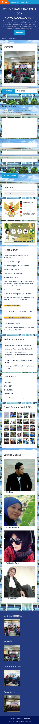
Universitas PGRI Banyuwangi (14, 398)
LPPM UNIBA (8, 394)
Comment (6, 116)
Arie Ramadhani (12, 599)
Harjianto (9, 492)
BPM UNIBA (8, 386)
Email (4, 149)
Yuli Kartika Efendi (12, 563)
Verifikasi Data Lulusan (11, 277)
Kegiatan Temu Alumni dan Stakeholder (18, 345)
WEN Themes (26, 721)
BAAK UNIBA (8, 390)
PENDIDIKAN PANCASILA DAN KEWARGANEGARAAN (19, 13)
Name (4, 142)
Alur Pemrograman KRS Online (14, 290)
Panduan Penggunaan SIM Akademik (16, 265)
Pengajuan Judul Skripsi (12, 262)
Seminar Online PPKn (11, 269)
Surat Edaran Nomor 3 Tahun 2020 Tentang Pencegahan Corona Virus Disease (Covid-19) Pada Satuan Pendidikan (19, 283)
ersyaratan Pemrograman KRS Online (18, 294)
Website (5, 157)
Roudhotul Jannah (12, 527)
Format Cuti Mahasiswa (12, 324)
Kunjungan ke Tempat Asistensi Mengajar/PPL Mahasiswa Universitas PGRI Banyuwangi (20, 354)
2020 (30, 312)
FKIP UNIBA (8, 382)
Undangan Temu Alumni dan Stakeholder (19, 349)
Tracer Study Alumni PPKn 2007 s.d (16, 312)
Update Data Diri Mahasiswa (13, 273)
